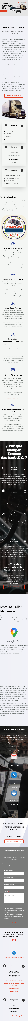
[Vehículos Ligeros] (9, 131)
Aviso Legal (20, 980)
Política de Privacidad (9, 906)
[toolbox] (3, 490)
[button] (13, 96)
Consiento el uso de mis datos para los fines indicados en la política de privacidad (14, 910)
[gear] (6, 125)
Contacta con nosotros (13, 586)
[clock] (6, 147)
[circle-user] (6, 170)
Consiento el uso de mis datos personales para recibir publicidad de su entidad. (13, 916)
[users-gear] (3, 540)
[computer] (3, 513)
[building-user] (3, 468)
